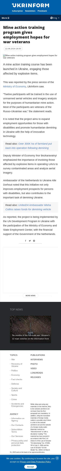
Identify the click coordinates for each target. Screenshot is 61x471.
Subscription (17, 11)
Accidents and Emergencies (17, 405)
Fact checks (16, 379)
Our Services (17, 436)
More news (30, 295)
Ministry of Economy (14, 86)
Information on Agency (17, 419)
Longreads (36, 373)
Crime (14, 399)
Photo (34, 364)
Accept (30, 467)
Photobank (42, 11)
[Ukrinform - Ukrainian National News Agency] (30, 5)
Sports (14, 395)
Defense (15, 384)
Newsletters (30, 11)
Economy (15, 375)
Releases (35, 377)
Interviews (36, 359)
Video (33, 368)
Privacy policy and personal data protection (19, 442)
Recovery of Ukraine (16, 365)
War (13, 359)
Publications (37, 355)
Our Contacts (17, 425)
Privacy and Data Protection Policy (35, 462)
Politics (14, 370)
